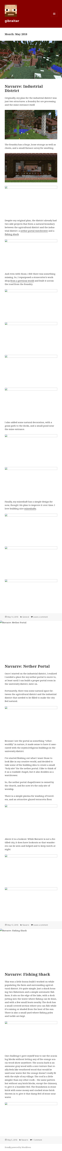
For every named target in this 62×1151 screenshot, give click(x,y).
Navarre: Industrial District (24, 88)
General (25, 617)
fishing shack (12, 234)
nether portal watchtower (34, 230)
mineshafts (30, 508)
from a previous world (22, 280)
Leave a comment (40, 617)
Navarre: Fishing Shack (27, 974)
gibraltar (12, 21)
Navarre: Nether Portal (27, 666)
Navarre (25, 925)
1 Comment (37, 1140)
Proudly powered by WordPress (18, 1147)
